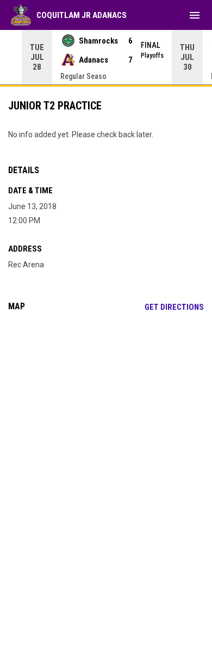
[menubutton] (194, 15)
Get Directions (174, 307)
